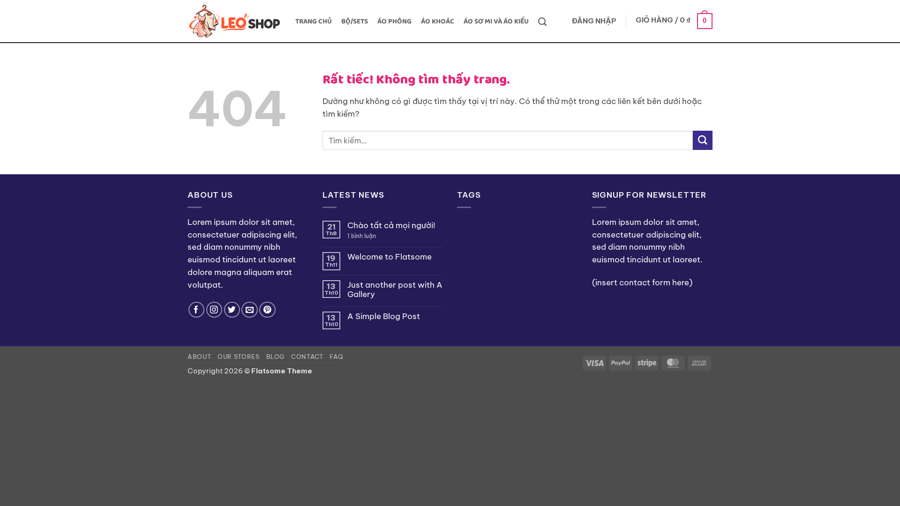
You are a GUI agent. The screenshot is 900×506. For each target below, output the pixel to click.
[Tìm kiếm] (542, 21)
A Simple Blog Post (383, 316)
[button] (594, 21)
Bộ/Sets (354, 21)
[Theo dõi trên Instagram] (214, 310)
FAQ (336, 356)
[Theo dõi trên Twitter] (232, 310)
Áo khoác (437, 21)
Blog (275, 356)
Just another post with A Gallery (394, 289)
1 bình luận (369, 236)
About (199, 356)
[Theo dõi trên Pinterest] (267, 310)
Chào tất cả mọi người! (391, 225)
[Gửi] (702, 140)
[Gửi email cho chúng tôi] (249, 310)
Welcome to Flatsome (389, 256)
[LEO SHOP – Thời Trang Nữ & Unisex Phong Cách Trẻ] (234, 21)
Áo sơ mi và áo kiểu (496, 21)
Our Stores (238, 356)
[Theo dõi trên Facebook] (196, 310)
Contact (307, 356)
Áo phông (394, 21)
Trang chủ (313, 21)
